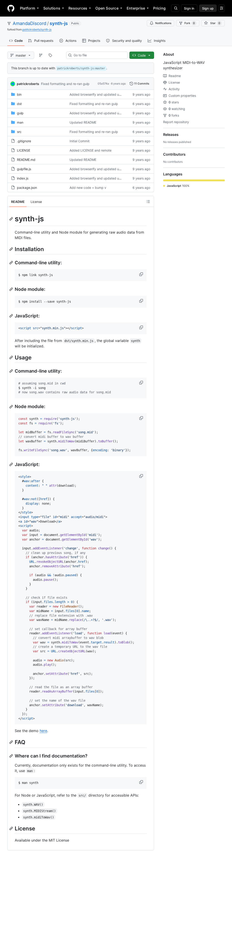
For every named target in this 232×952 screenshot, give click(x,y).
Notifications (163, 23)
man (20, 122)
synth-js (59, 23)
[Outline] (148, 201)
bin (19, 94)
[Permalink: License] (11, 828)
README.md (26, 160)
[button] (141, 274)
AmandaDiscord (29, 23)
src (19, 132)
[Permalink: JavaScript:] (11, 316)
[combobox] (99, 55)
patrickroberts (28, 84)
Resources (77, 8)
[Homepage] (10, 8)
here (43, 730)
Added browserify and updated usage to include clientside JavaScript (122, 94)
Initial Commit (79, 141)
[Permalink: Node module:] (11, 289)
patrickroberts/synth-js (36, 29)
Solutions (51, 8)
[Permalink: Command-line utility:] (11, 262)
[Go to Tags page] (50, 55)
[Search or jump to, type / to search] (175, 8)
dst (19, 104)
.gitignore (24, 141)
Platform (27, 8)
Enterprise (136, 8)
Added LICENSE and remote (90, 150)
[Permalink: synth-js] (11, 219)
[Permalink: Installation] (11, 249)
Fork (189, 23)
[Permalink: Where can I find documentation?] (11, 756)
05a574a (103, 83)
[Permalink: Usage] (11, 357)
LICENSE (23, 150)
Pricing (159, 8)
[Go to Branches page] (41, 55)
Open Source (106, 8)
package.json (27, 187)
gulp (20, 113)
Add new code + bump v (88, 187)
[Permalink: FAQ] (11, 742)
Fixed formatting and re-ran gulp (65, 84)
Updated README (83, 122)
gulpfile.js (24, 169)
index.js (22, 178)
